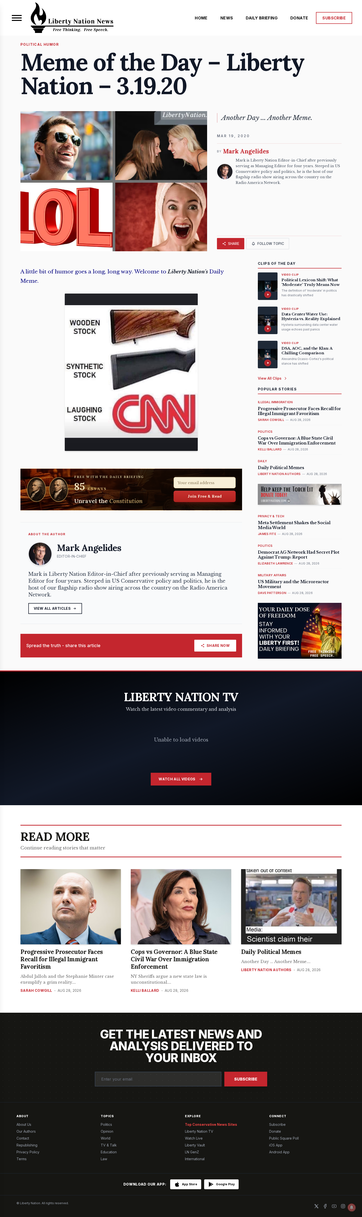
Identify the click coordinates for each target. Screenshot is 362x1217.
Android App (279, 1152)
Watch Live (194, 1138)
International (195, 1159)
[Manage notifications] (352, 1207)
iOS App (275, 1145)
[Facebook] (325, 1206)
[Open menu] (17, 18)
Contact (22, 1138)
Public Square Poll (284, 1138)
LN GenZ (192, 1152)
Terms (21, 1159)
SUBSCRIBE (334, 17)
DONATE (299, 17)
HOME (201, 17)
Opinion (107, 1131)
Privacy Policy (27, 1152)
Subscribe (245, 1079)
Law (104, 1159)
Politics (106, 1124)
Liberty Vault (195, 1145)
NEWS (226, 17)
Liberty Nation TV (199, 1131)
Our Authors (26, 1131)
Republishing (26, 1145)
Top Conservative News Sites (211, 1124)
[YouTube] (334, 1206)
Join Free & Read (205, 496)
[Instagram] (343, 1206)
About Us (23, 1124)
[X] (316, 1206)
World (105, 1138)
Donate (275, 1131)
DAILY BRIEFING (262, 17)
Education (109, 1152)
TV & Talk (109, 1145)
